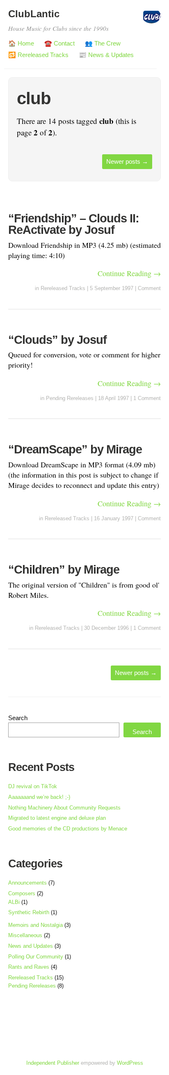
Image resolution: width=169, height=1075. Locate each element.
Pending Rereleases (70, 398)
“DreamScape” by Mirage (75, 449)
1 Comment (147, 398)
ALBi (14, 902)
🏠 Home (21, 43)
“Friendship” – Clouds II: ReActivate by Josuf (73, 224)
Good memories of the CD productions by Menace (67, 829)
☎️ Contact (59, 43)
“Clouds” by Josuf (57, 339)
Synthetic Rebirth (28, 912)
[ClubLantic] (151, 19)
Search (17, 717)
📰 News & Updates (106, 54)
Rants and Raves (28, 967)
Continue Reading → (129, 273)
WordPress (130, 1063)
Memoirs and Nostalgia (35, 925)
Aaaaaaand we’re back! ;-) (39, 797)
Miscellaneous (25, 935)
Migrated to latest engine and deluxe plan (57, 818)
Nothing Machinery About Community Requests (64, 808)
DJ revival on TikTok (32, 786)
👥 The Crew (103, 43)
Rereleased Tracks (63, 288)
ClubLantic (33, 13)
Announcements (27, 883)
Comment (149, 288)
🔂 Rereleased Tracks (38, 54)
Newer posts (127, 161)
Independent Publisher (52, 1063)
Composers (21, 893)
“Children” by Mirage (63, 569)
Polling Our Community (35, 957)
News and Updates (30, 946)
